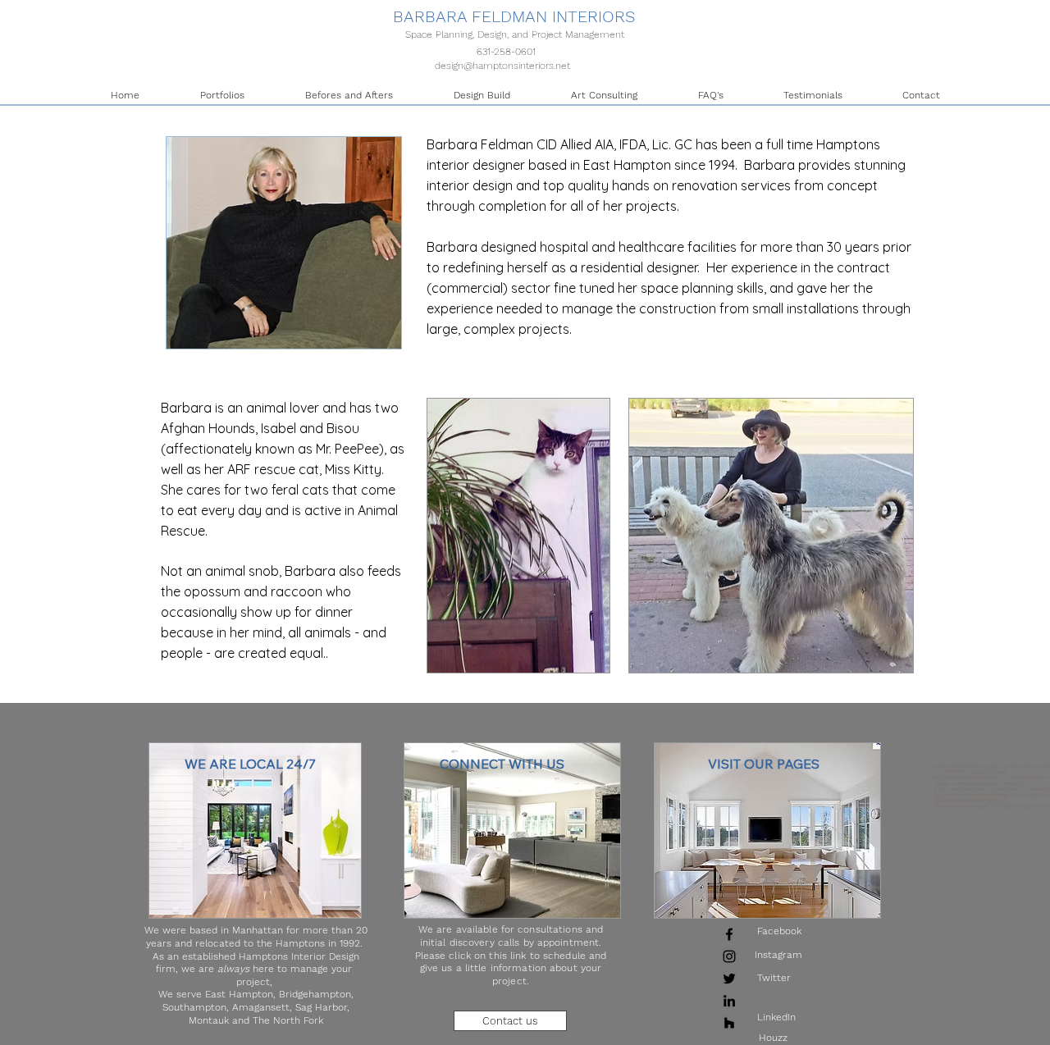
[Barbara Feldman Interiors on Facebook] (729, 934)
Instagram (778, 955)
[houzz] (729, 1023)
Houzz (773, 1037)
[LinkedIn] (729, 1001)
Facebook (779, 931)
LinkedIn (776, 1017)
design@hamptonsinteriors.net (502, 65)
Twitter (774, 977)
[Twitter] (729, 978)
